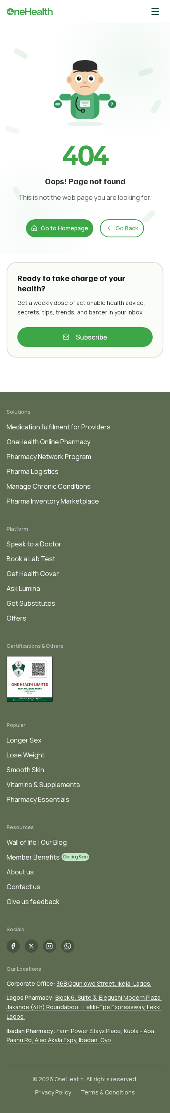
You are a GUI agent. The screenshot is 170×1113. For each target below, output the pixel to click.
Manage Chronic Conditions (49, 486)
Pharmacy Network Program (49, 456)
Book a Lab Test (31, 558)
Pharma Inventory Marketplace (53, 501)
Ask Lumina (23, 588)
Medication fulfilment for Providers (59, 426)
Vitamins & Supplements (43, 784)
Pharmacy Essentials (38, 799)
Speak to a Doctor (34, 543)
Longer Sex (24, 740)
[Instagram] (49, 946)
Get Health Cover (33, 573)
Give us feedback (33, 901)
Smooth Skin (25, 769)
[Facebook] (13, 946)
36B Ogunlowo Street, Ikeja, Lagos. (104, 983)
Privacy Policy (53, 1092)
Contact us (23, 886)
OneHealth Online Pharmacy (48, 441)
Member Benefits (33, 857)
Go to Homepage (64, 228)
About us (20, 871)
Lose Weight (26, 754)
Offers (16, 618)
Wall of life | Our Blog (37, 842)
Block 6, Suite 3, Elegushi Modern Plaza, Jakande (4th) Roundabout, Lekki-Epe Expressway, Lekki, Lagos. (84, 1006)
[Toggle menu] (155, 11)
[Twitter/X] (31, 946)
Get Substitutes (31, 603)
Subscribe (91, 337)
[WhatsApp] (67, 946)
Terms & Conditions (108, 1092)
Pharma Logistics (33, 471)
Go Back (127, 228)
